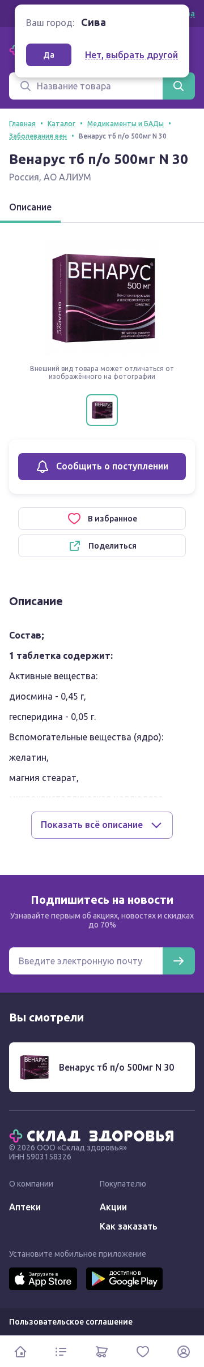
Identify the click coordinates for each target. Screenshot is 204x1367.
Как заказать (129, 1226)
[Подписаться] (178, 960)
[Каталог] (61, 1351)
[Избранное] (142, 1351)
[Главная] (94, 1135)
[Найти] (178, 86)
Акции (113, 1207)
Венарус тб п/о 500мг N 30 (116, 1067)
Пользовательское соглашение (71, 1321)
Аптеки (25, 1207)
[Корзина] (102, 1351)
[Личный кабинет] (183, 1351)
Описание (30, 207)
